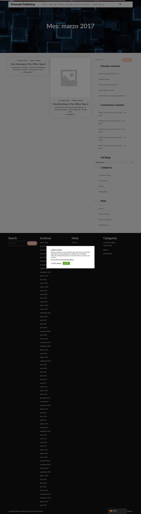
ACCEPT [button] (66, 263)
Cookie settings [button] (56, 263)
